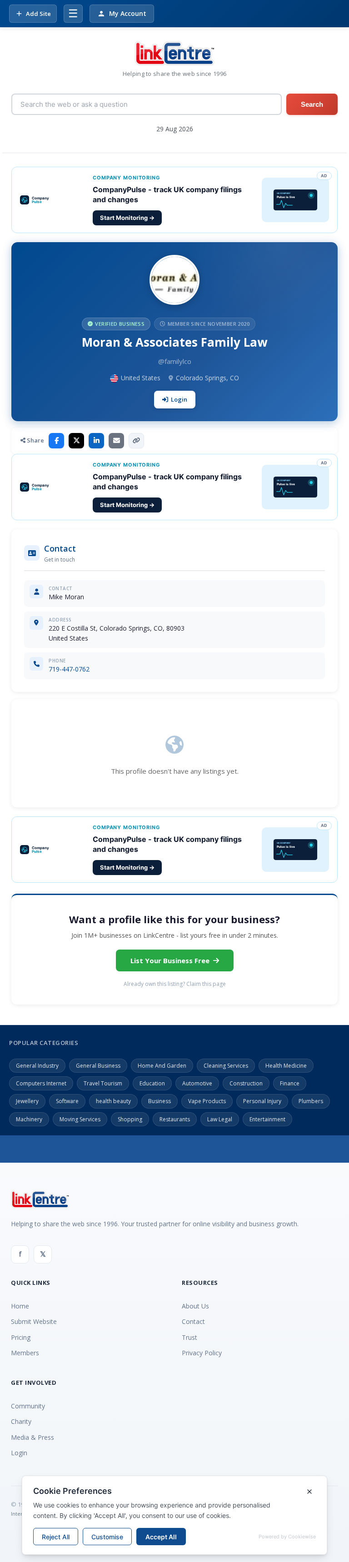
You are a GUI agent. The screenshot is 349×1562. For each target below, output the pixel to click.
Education (152, 1083)
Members (25, 1352)
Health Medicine (286, 1066)
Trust (189, 1337)
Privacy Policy (202, 1352)
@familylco (174, 361)
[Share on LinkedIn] (96, 440)
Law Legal (219, 1119)
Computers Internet (41, 1083)
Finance (289, 1083)
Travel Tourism (103, 1083)
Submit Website (34, 1321)
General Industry (37, 1066)
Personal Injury (262, 1101)
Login (179, 399)
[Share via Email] (116, 440)
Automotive (197, 1083)
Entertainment (267, 1119)
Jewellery (27, 1101)
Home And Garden (162, 1066)
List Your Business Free (169, 960)
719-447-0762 (69, 669)
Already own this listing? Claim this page (175, 984)
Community (28, 1406)
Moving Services (80, 1119)
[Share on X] (76, 440)
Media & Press (32, 1437)
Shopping (130, 1119)
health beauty (113, 1101)
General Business (98, 1066)
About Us (195, 1306)
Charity (21, 1421)
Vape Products (207, 1101)
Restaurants (175, 1119)
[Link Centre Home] (174, 53)
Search (312, 104)
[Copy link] (136, 440)
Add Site (38, 14)
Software (67, 1101)
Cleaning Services (226, 1066)
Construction (246, 1083)
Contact (193, 1321)
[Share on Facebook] (56, 440)
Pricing (20, 1337)
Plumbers (311, 1101)
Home (20, 1306)
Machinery (29, 1119)
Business (159, 1101)
